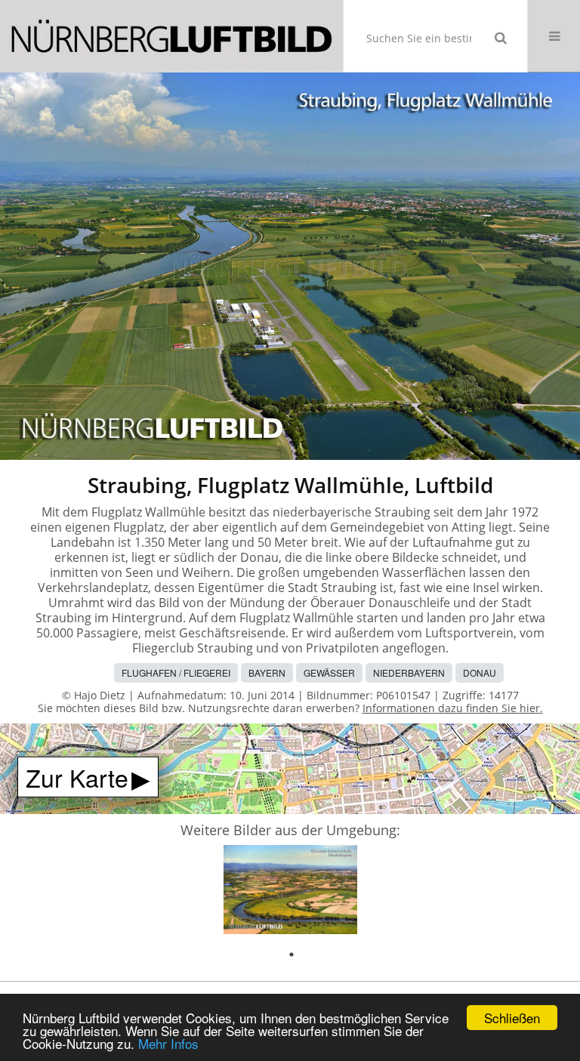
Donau (479, 672)
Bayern (266, 672)
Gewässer (329, 672)
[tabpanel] (290, 892)
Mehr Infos (168, 1043)
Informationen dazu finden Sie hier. (452, 708)
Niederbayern (409, 672)
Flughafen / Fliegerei (176, 672)
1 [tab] (291, 954)
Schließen (512, 1017)
